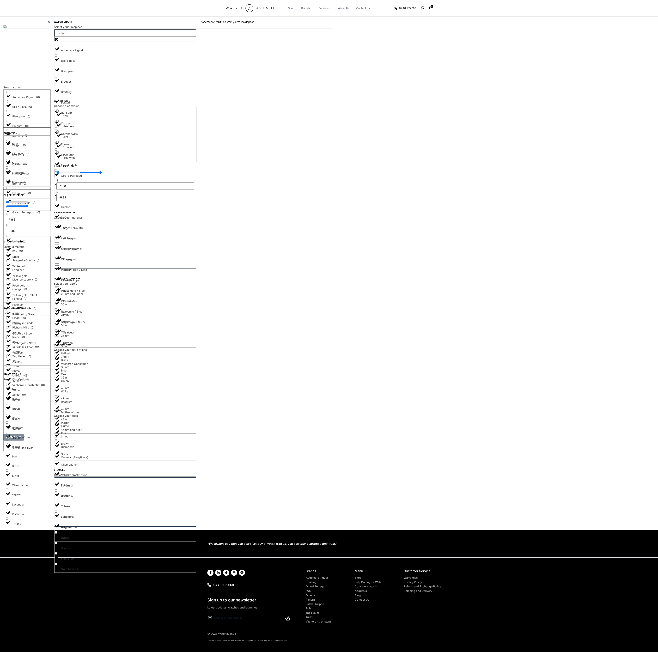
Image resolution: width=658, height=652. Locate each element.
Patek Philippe (315, 604)
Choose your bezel (66, 415)
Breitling (311, 582)
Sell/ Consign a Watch (369, 582)
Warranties (411, 577)
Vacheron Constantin (319, 621)
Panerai (310, 599)
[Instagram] (234, 573)
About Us (343, 8)
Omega (310, 595)
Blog (358, 595)
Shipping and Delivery (418, 591)
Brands (305, 8)
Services (324, 8)
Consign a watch (366, 586)
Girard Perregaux (317, 586)
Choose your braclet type (70, 475)
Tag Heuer (312, 612)
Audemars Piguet (317, 577)
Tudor (309, 617)
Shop (291, 8)
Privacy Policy (413, 582)
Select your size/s (65, 283)
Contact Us (363, 8)
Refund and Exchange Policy (422, 586)
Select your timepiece (68, 27)
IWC (308, 591)
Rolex (309, 608)
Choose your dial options (70, 349)
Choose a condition (66, 106)
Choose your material (68, 217)
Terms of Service (274, 640)
